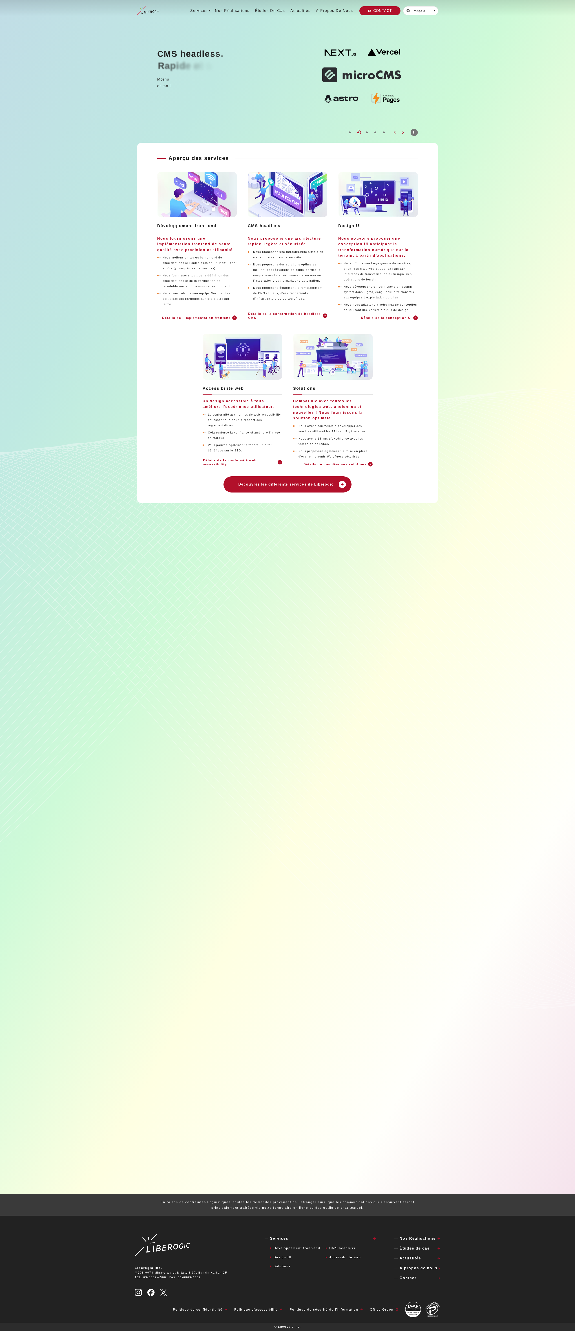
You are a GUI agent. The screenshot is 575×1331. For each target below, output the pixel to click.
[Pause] (414, 132)
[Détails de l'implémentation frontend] (197, 194)
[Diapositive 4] (375, 132)
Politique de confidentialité (198, 1309)
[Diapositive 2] (358, 132)
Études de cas (270, 11)
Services (199, 11)
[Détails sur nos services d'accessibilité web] (242, 357)
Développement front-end (297, 1248)
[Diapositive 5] (383, 132)
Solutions (282, 1266)
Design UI (283, 1257)
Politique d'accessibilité (256, 1309)
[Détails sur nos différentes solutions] (333, 357)
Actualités (300, 11)
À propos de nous (334, 11)
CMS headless (342, 1248)
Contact (382, 11)
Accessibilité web (345, 1257)
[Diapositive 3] (366, 132)
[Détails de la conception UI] (378, 194)
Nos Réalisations (232, 11)
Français (418, 11)
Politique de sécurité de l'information (324, 1309)
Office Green (382, 1309)
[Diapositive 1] (349, 132)
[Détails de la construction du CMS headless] (287, 194)
